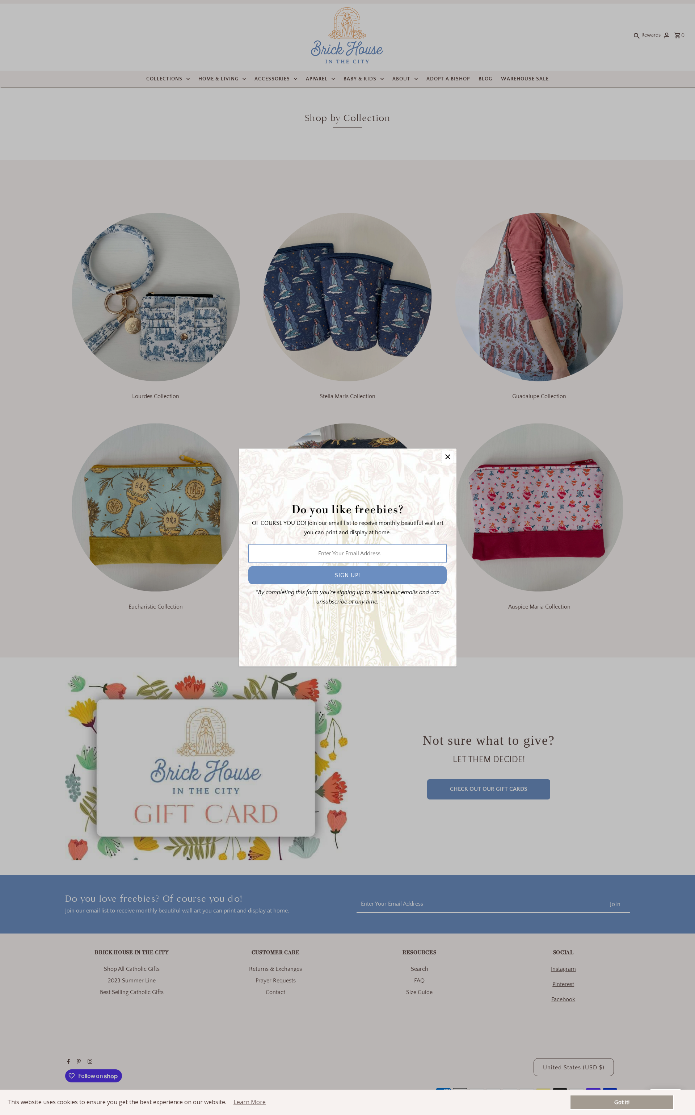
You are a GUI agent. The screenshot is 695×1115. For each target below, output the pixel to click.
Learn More (249, 1102)
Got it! (621, 1102)
